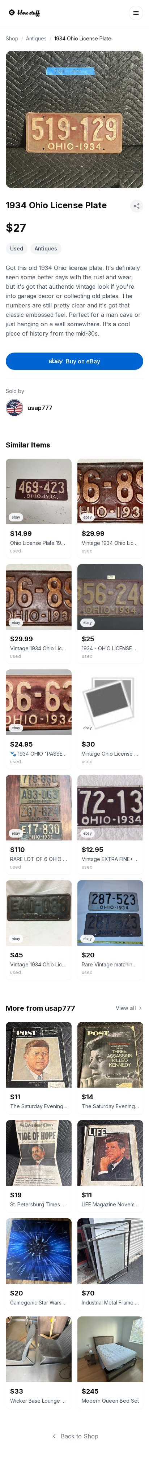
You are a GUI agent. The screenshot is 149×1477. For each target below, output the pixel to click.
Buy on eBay (83, 361)
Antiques (36, 38)
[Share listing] (136, 206)
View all (126, 1008)
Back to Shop (79, 1436)
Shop (12, 38)
